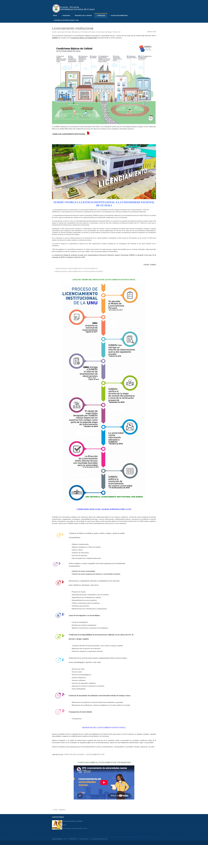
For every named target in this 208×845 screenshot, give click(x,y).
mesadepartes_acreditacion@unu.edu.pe (75, 828)
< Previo (55, 810)
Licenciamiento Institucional (72, 28)
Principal (68, 32)
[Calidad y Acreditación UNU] (73, 8)
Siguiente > (62, 810)
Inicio (64, 839)
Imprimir (149, 31)
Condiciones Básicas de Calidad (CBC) (84, 38)
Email (154, 31)
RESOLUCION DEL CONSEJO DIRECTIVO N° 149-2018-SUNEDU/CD (76, 268)
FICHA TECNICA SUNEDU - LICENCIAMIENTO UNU (84, 754)
